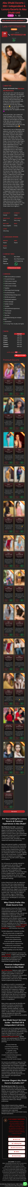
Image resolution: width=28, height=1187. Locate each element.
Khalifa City (5, 928)
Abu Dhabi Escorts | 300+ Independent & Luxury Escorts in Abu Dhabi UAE (14, 7)
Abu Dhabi (21, 88)
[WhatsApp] (11, 394)
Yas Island (24, 925)
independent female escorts (10, 1036)
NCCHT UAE (16, 1139)
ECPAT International (16, 1147)
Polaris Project (17, 1155)
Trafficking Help (16, 1143)
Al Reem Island (20, 926)
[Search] (16, 15)
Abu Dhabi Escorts (8, 90)
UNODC (16, 1151)
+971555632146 (18, 34)
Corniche (8, 954)
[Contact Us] (19, 15)
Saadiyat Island (6, 956)
